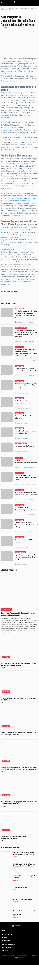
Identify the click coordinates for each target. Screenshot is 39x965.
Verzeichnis (6, 947)
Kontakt (5, 937)
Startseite (3, 8)
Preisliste (6, 951)
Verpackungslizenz (7, 130)
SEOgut (22, 957)
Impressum (6, 941)
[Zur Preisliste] (9, 291)
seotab (16, 957)
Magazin (11, 8)
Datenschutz (7, 934)
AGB (3, 931)
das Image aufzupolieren (10, 232)
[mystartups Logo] (19, 924)
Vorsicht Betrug (8, 944)
